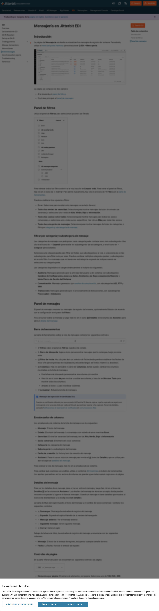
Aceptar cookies (50, 604)
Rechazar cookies (74, 604)
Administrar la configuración (19, 604)
